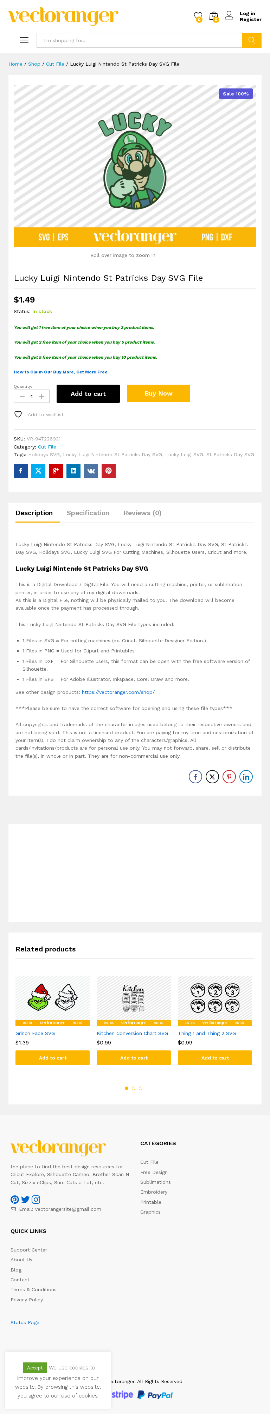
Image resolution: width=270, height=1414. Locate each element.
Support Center (29, 1250)
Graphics (150, 1212)
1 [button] (126, 1088)
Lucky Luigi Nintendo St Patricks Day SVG (112, 454)
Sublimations (155, 1182)
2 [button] (133, 1088)
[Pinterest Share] (229, 776)
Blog (16, 1270)
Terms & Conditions (34, 1289)
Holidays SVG (44, 454)
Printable (150, 1202)
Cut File (47, 447)
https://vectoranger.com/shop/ (118, 692)
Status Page (25, 1322)
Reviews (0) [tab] (142, 513)
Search (252, 40)
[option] (52, 1026)
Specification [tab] (88, 513)
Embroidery (153, 1192)
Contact (20, 1279)
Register (251, 19)
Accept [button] (35, 1367)
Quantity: (23, 386)
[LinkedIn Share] (246, 776)
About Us (21, 1259)
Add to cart (88, 393)
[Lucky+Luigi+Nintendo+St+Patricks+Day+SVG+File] (38, 471)
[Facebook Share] (195, 776)
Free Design (154, 1172)
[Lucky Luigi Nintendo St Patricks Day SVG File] (21, 471)
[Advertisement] (135, 873)
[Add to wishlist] (60, 1022)
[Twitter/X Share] (212, 776)
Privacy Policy (27, 1299)
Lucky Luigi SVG (184, 454)
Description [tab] (34, 513)
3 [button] (140, 1088)
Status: (22, 311)
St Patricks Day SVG (230, 454)
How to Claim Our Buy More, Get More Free (61, 372)
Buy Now (158, 393)
